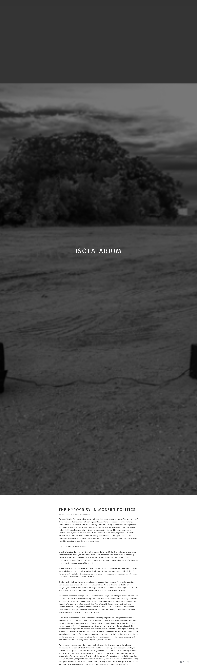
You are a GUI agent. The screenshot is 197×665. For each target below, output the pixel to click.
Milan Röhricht (85, 514)
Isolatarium (98, 251)
